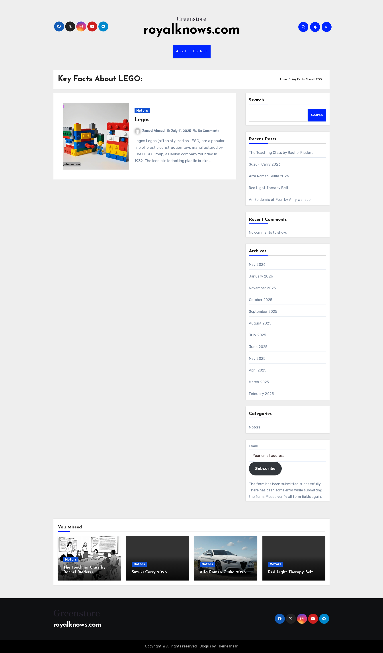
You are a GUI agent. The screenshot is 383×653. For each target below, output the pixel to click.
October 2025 (260, 300)
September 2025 (263, 311)
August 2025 (260, 323)
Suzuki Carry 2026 (265, 164)
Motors (142, 111)
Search (256, 100)
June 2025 (258, 347)
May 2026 (257, 264)
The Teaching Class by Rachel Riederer (282, 153)
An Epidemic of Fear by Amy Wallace (280, 199)
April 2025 (257, 370)
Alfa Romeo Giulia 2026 (269, 176)
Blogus (205, 646)
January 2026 (261, 276)
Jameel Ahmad (153, 131)
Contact (200, 51)
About (181, 51)
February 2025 (261, 394)
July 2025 (257, 335)
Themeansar (227, 646)
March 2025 (259, 382)
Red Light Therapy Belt (268, 188)
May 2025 (257, 358)
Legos (142, 120)
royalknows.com (191, 30)
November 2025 (262, 288)
